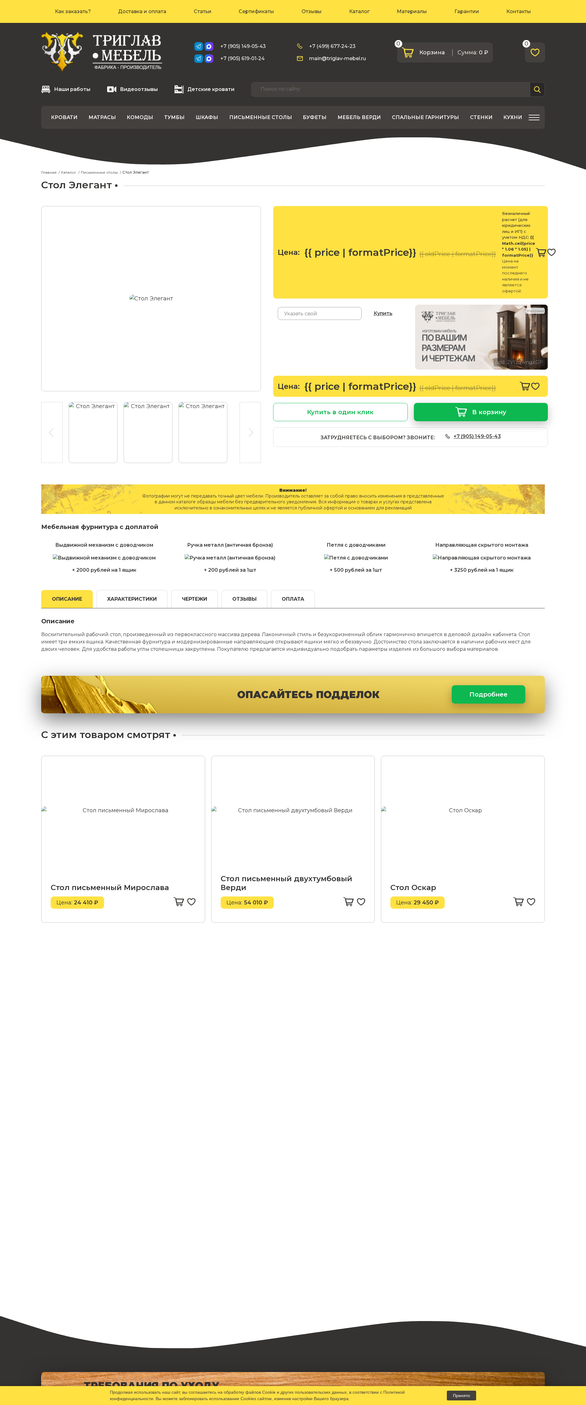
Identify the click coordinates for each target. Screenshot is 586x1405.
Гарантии (466, 11)
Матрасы (102, 117)
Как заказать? (73, 11)
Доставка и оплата (142, 11)
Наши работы (72, 89)
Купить (383, 313)
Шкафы (207, 117)
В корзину (489, 412)
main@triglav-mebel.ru (337, 58)
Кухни (512, 117)
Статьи (203, 11)
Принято (461, 1395)
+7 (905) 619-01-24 (242, 58)
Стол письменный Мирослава (110, 887)
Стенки (481, 117)
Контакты (518, 11)
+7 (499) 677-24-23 (332, 46)
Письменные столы (260, 117)
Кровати (64, 117)
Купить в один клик (340, 412)
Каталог (359, 11)
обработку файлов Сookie (250, 1392)
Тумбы (174, 117)
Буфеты (315, 117)
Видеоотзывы (139, 89)
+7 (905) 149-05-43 (243, 46)
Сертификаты (256, 11)
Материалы (412, 11)
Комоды (140, 117)
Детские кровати (210, 89)
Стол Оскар (413, 887)
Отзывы (312, 11)
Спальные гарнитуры (425, 117)
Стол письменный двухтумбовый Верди (286, 883)
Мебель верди (359, 117)
